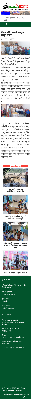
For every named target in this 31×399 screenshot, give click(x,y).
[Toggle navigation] (5, 24)
